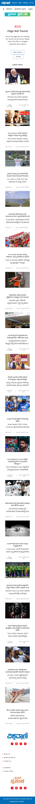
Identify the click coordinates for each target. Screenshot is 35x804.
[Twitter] (21, 744)
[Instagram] (25, 744)
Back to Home (17, 52)
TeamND (21, 801)
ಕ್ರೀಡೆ (16, 3)
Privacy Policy (8, 771)
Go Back (18, 57)
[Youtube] (16, 744)
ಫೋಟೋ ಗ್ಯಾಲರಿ (20, 9)
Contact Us (7, 761)
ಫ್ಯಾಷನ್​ (30, 9)
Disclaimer (7, 767)
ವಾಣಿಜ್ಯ (28, 3)
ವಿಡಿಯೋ (9, 9)
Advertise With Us (9, 757)
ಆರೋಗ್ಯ (22, 3)
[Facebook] (12, 744)
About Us (7, 754)
